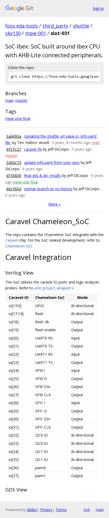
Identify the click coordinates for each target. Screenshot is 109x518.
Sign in (98, 8)
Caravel (11, 240)
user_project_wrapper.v (54, 287)
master (21, 100)
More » (54, 204)
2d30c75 (13, 162)
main (9, 100)
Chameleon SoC (19, 246)
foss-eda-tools (21, 26)
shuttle (81, 26)
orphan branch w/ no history (48, 188)
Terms (61, 509)
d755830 (13, 175)
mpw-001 (35, 33)
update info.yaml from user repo (52, 162)
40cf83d (13, 189)
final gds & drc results (42, 175)
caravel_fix (33, 149)
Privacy (46, 509)
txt (87, 509)
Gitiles (32, 509)
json (99, 509)
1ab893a (13, 136)
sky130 (13, 33)
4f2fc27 (13, 149)
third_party (55, 26)
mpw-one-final (17, 118)
